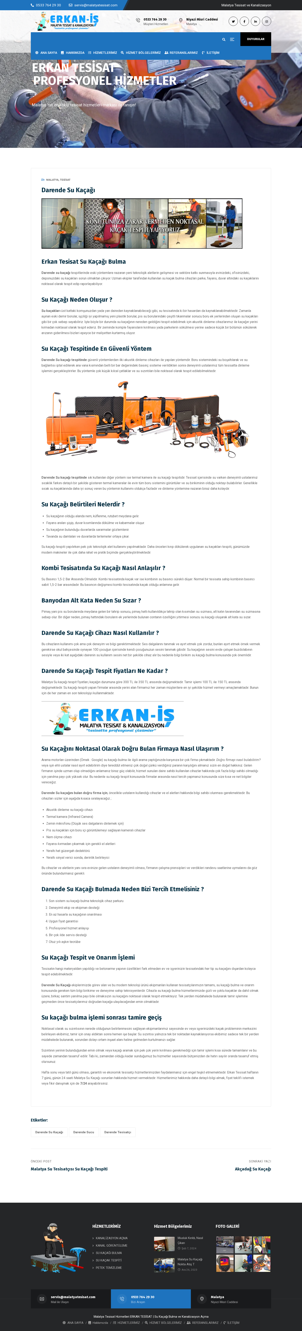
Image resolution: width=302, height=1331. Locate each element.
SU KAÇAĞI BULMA (109, 1253)
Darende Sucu (83, 1132)
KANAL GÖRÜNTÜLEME (111, 1245)
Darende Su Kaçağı (49, 1132)
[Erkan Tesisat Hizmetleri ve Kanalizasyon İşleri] (67, 21)
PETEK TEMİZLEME (109, 1268)
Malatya (52, 179)
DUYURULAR (255, 39)
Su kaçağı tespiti (53, 547)
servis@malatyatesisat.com (96, 5)
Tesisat (65, 179)
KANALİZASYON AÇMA (112, 1238)
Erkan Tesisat (236, 1072)
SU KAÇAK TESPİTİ (109, 1260)
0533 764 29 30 (48, 5)
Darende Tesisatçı (117, 1132)
